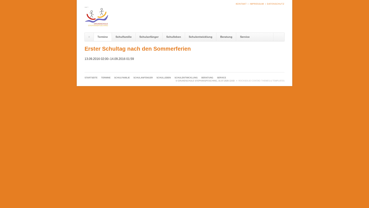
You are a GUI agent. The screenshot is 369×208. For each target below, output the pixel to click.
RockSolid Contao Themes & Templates (261, 81)
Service (245, 36)
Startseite (89, 37)
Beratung (226, 36)
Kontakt (241, 4)
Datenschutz (275, 4)
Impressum (257, 4)
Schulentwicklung (200, 36)
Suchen (278, 37)
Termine (102, 36)
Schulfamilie (124, 36)
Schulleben (173, 36)
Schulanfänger (149, 36)
